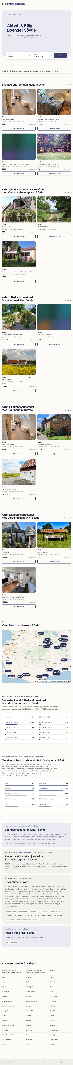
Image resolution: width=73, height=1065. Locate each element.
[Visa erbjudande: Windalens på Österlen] (54, 427)
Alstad (4, 987)
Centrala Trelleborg (8, 1006)
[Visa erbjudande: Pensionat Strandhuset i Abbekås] (19, 317)
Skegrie (28, 977)
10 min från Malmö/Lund (44, 334)
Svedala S (29, 1006)
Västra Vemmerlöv (31, 1001)
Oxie (3, 977)
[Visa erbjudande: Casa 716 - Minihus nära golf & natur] (19, 580)
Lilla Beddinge (6, 1039)
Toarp (52, 991)
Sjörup (28, 1035)
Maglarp (4, 996)
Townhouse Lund (7, 227)
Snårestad (29, 1025)
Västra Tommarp (31, 991)
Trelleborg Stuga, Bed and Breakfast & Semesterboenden (35, 971)
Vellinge (52, 970)
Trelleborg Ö (54, 1001)
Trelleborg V (54, 1006)
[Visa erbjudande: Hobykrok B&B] (19, 362)
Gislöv (28, 982)
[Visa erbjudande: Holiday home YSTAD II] (19, 472)
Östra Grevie (54, 982)
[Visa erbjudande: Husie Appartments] (19, 102)
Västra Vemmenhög (8, 1025)
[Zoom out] (68, 634)
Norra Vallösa (54, 1039)
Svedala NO (29, 1011)
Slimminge (29, 1020)
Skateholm (29, 1030)
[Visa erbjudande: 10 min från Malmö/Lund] (54, 317)
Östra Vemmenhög (8, 1035)
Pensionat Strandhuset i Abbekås (12, 334)
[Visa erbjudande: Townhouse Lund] (19, 209)
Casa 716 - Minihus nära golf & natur (13, 597)
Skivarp (28, 1015)
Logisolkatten (6, 552)
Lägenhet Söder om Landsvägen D (48, 119)
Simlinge (28, 996)
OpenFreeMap (41, 681)
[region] (36, 656)
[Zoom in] (68, 632)
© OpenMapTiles (49, 681)
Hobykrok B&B (6, 379)
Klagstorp (5, 1020)
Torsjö (28, 1044)
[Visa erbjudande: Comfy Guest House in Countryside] (54, 147)
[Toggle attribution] (69, 681)
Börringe (52, 987)
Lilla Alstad (53, 996)
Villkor (52, 1062)
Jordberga (29, 1039)
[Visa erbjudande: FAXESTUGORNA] (54, 209)
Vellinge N (5, 1011)
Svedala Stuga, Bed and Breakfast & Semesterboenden (11, 971)
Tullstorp (4, 1044)
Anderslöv (53, 977)
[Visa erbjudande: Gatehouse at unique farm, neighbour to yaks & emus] (19, 254)
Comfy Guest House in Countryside (48, 164)
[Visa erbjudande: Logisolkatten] (19, 535)
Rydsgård (5, 1030)
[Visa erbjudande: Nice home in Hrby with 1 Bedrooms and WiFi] (19, 147)
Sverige (14, 14)
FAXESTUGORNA (42, 227)
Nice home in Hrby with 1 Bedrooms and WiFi (16, 164)
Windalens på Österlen (44, 444)
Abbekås (53, 1011)
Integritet (45, 1062)
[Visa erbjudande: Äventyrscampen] (54, 535)
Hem (8, 14)
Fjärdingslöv (30, 987)
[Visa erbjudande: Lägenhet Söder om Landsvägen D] (54, 102)
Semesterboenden (15, 4)
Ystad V (52, 1044)
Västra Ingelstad (7, 1001)
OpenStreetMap (63, 681)
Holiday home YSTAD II (9, 489)
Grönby (52, 1015)
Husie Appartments (8, 119)
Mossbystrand (54, 1035)
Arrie (3, 982)
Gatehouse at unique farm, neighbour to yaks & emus (18, 272)
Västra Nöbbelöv (55, 1030)
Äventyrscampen (42, 552)
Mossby (52, 1025)
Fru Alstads (5, 991)
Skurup (4, 1015)
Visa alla (67, 85)
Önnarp (52, 1020)
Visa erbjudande (18, 128)
